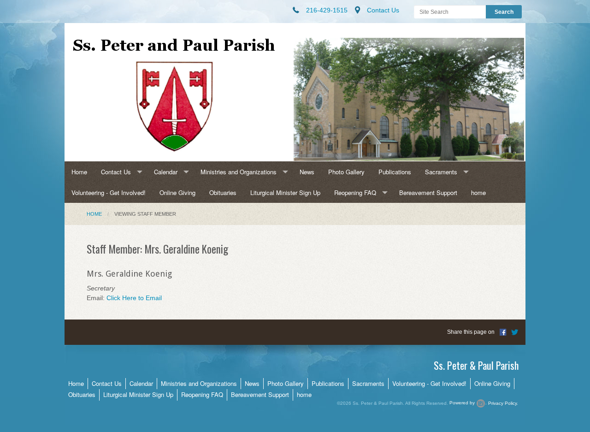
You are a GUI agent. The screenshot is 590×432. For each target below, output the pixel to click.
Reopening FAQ (355, 192)
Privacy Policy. (503, 402)
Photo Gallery (346, 171)
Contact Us (116, 171)
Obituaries (222, 192)
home (478, 192)
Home (79, 171)
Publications (394, 171)
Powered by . (468, 402)
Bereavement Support (428, 192)
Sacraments (441, 171)
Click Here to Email (134, 298)
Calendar (165, 171)
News (307, 171)
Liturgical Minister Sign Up (285, 192)
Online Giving (177, 192)
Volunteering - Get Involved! (108, 192)
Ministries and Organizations (239, 171)
